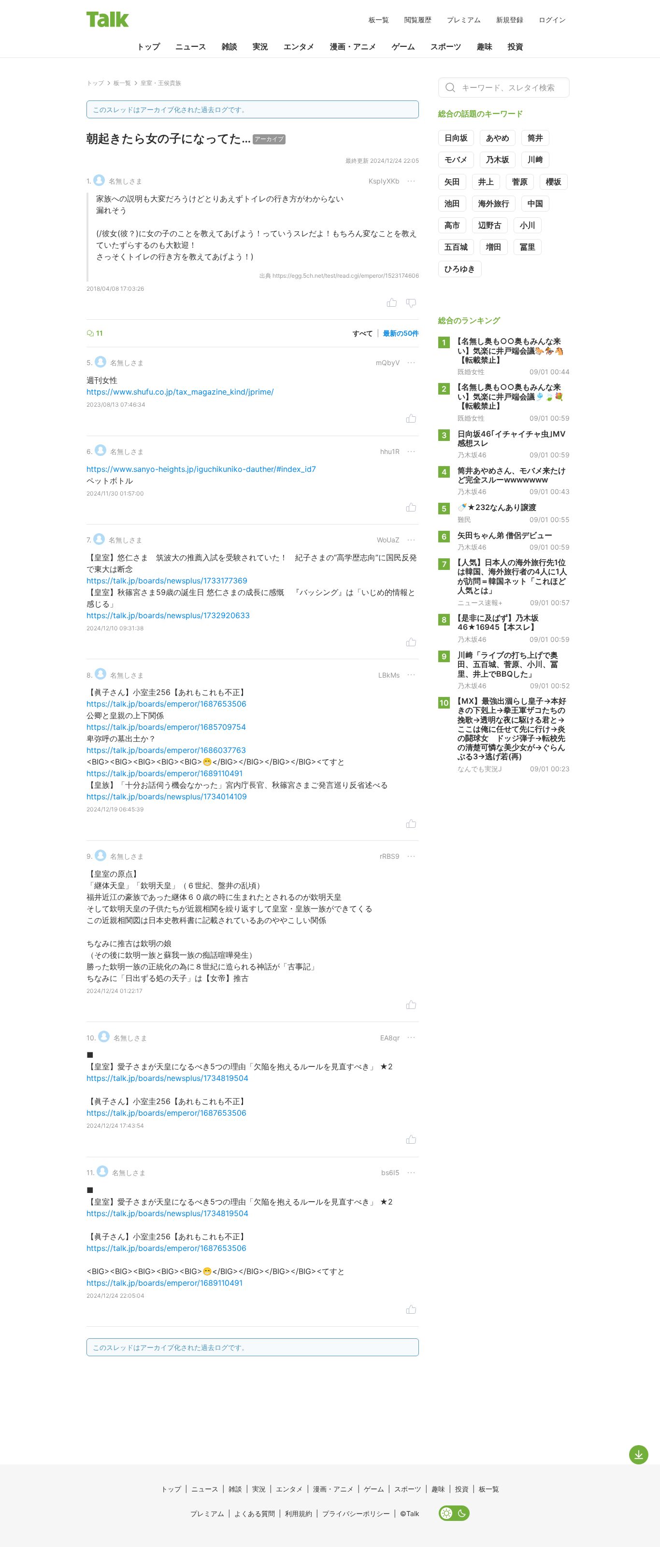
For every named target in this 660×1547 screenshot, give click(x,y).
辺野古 (490, 225)
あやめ (497, 137)
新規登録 (509, 19)
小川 (527, 225)
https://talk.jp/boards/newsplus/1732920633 (168, 615)
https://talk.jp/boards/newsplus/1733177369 (166, 580)
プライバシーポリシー (356, 1513)
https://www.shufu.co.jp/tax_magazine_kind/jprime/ (180, 392)
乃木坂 (497, 159)
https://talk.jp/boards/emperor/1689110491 (164, 773)
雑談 (229, 46)
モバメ (456, 159)
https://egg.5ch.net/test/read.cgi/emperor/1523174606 (346, 275)
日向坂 (456, 137)
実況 (260, 46)
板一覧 (379, 19)
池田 (452, 203)
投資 (515, 46)
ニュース (190, 46)
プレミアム (464, 19)
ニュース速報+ (480, 602)
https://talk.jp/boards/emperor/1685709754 (166, 727)
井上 (486, 181)
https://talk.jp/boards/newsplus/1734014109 (166, 796)
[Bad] (411, 304)
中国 (535, 203)
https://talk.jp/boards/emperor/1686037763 (166, 750)
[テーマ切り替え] (454, 1513)
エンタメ (299, 46)
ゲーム (403, 46)
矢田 (452, 181)
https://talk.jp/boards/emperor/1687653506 (166, 704)
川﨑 (535, 159)
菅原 (520, 181)
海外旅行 (493, 203)
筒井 (535, 137)
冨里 (527, 247)
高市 (452, 225)
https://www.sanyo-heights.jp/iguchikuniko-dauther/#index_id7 (201, 469)
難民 (464, 519)
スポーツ (445, 46)
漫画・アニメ (353, 46)
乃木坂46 (472, 454)
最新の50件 (401, 333)
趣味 (484, 46)
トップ (148, 46)
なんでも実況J (480, 769)
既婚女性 (471, 371)
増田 (494, 247)
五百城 (456, 247)
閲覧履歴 (417, 19)
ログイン (552, 19)
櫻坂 (553, 181)
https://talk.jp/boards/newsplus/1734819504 (167, 1078)
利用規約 (298, 1513)
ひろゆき (460, 268)
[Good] (392, 304)
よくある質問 (254, 1513)
